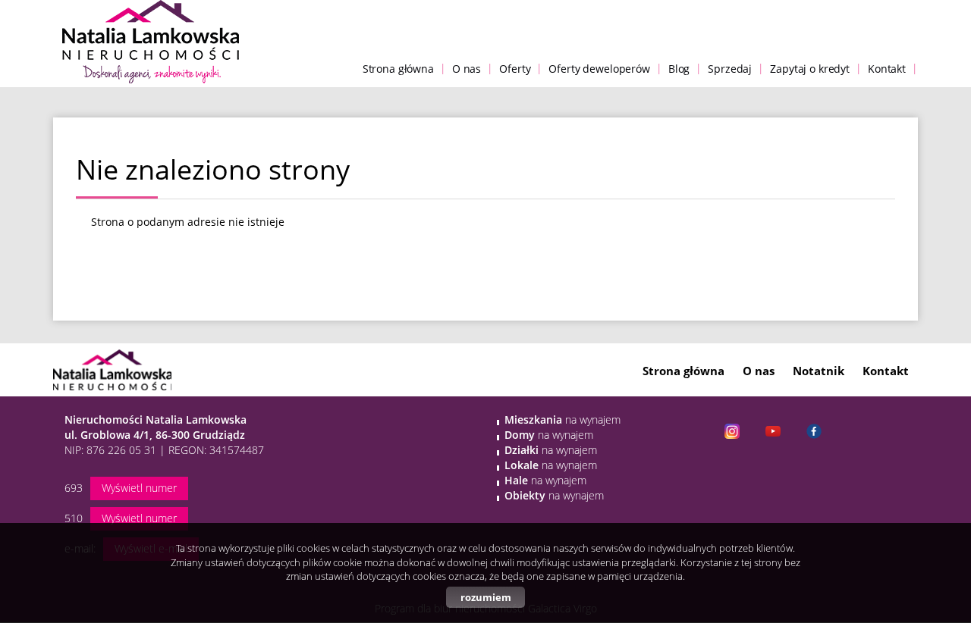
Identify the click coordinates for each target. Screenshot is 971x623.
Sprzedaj (730, 68)
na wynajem (562, 419)
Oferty (514, 68)
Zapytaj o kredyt (810, 68)
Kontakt (887, 68)
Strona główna (398, 68)
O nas (466, 68)
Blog (679, 68)
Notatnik (818, 370)
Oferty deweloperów (598, 68)
